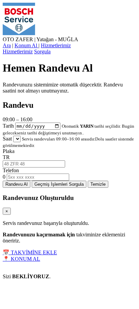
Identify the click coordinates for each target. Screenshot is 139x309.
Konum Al (26, 45)
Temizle (98, 184)
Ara (7, 45)
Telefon (11, 170)
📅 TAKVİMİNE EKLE (30, 252)
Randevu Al (16, 184)
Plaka (9, 151)
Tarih (8, 126)
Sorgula (42, 51)
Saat (7, 138)
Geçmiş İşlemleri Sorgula (59, 184)
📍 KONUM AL (21, 259)
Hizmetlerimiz (56, 45)
